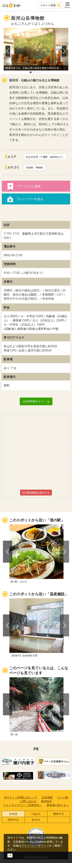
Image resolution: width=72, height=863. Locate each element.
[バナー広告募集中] (54, 761)
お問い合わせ (28, 801)
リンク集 (62, 797)
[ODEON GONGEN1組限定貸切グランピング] (18, 775)
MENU (67, 7)
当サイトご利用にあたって (20, 797)
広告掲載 (47, 797)
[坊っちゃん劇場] (54, 775)
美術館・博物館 (34, 167)
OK (9, 855)
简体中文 (13, 819)
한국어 (36, 819)
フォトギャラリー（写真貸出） (22, 805)
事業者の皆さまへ (58, 805)
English (35, 814)
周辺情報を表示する (37, 492)
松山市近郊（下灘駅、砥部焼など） (45, 157)
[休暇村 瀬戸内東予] (18, 761)
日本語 (13, 814)
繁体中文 (58, 814)
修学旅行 (46, 801)
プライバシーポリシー (35, 845)
